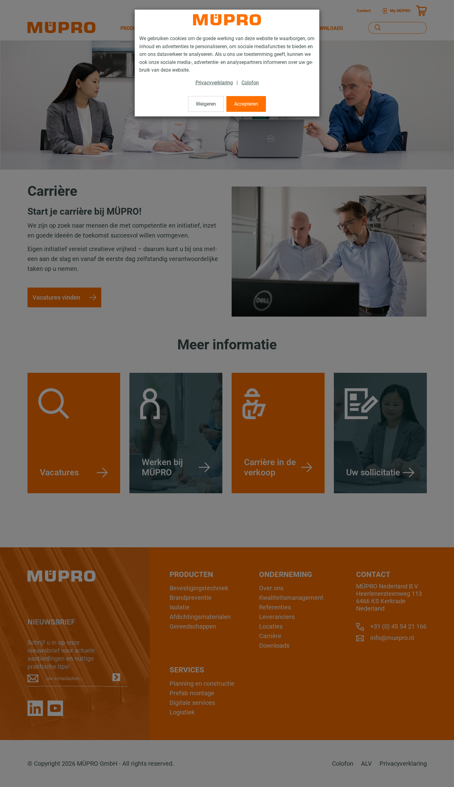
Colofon (250, 83)
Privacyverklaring (214, 83)
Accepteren (246, 104)
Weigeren (206, 104)
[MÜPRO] (227, 19)
